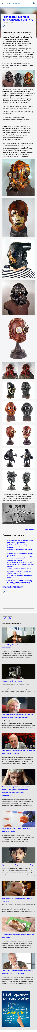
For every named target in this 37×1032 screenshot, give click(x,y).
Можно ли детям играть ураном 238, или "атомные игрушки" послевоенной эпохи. (20, 558)
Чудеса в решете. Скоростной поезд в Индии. (18, 865)
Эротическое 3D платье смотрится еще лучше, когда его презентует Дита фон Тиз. (20, 564)
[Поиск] (34, 3)
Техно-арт (18, 587)
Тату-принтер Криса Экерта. (17, 544)
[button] (3, 26)
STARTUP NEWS (13, 3)
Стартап (7, 587)
